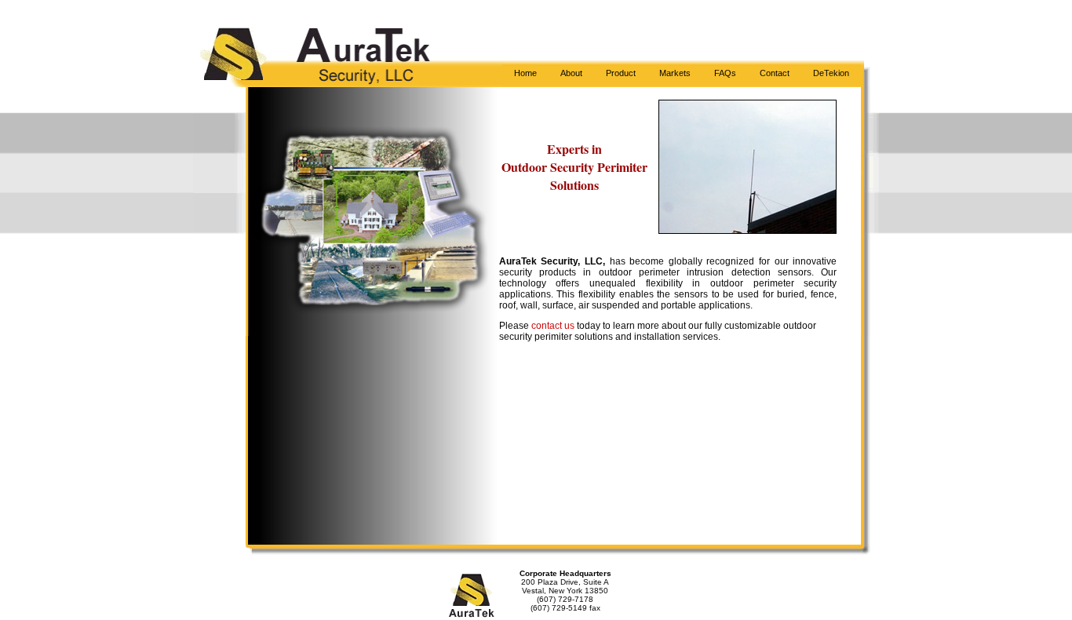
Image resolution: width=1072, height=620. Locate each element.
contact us (554, 325)
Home (525, 73)
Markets (675, 73)
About (571, 73)
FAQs (725, 73)
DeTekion (831, 73)
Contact (774, 73)
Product (621, 73)
